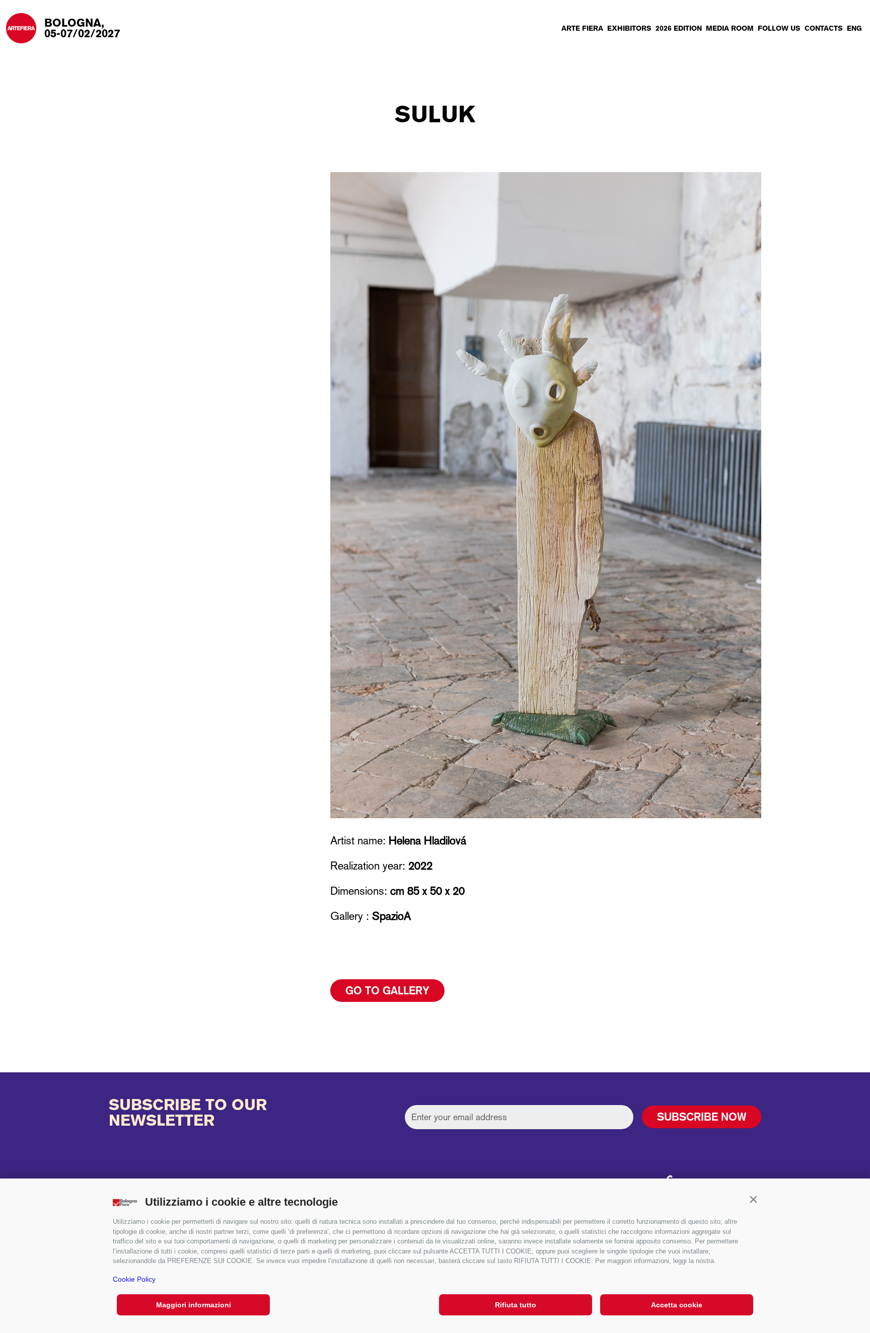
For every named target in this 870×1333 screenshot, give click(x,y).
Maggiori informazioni (193, 1305)
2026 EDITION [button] (679, 28)
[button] (753, 1200)
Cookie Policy (134, 1279)
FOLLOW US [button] (779, 28)
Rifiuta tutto (515, 1305)
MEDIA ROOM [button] (730, 28)
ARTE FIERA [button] (582, 28)
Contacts (824, 28)
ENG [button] (854, 28)
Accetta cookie (676, 1305)
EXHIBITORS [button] (629, 28)
